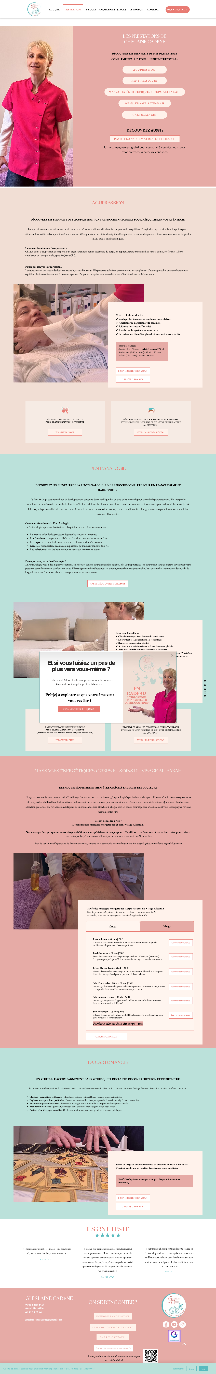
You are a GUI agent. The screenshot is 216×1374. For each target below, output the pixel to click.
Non (191, 1368)
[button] (172, 655)
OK (203, 1368)
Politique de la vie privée (82, 1368)
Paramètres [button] (178, 1368)
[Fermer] (212, 1368)
